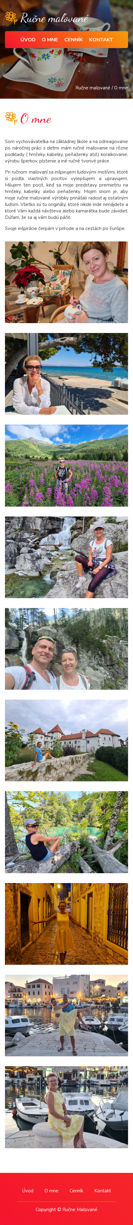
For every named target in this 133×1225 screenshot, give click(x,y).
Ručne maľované (92, 88)
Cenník (73, 39)
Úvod (28, 39)
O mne (50, 39)
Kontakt (101, 39)
